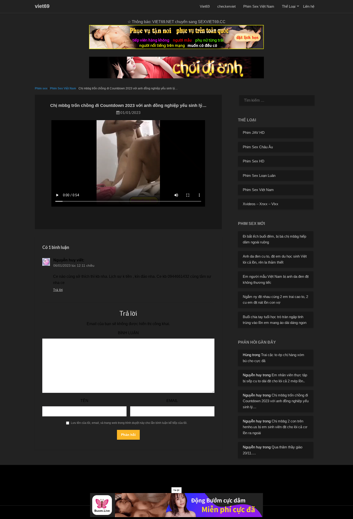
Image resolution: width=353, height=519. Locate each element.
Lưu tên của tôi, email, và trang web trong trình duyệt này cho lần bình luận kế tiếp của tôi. (129, 423)
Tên (84, 401)
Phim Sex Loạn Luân (259, 175)
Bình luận (128, 333)
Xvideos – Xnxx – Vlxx (260, 204)
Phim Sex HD (253, 161)
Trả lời (58, 290)
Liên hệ (308, 6)
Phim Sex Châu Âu (258, 147)
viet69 (42, 6)
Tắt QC (176, 490)
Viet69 (205, 6)
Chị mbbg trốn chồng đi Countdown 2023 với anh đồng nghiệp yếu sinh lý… (276, 401)
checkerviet (226, 6)
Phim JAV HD (254, 132)
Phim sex (41, 88)
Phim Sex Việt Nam (258, 6)
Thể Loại (288, 6)
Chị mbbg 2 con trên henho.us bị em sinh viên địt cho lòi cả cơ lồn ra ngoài (275, 427)
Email (172, 401)
